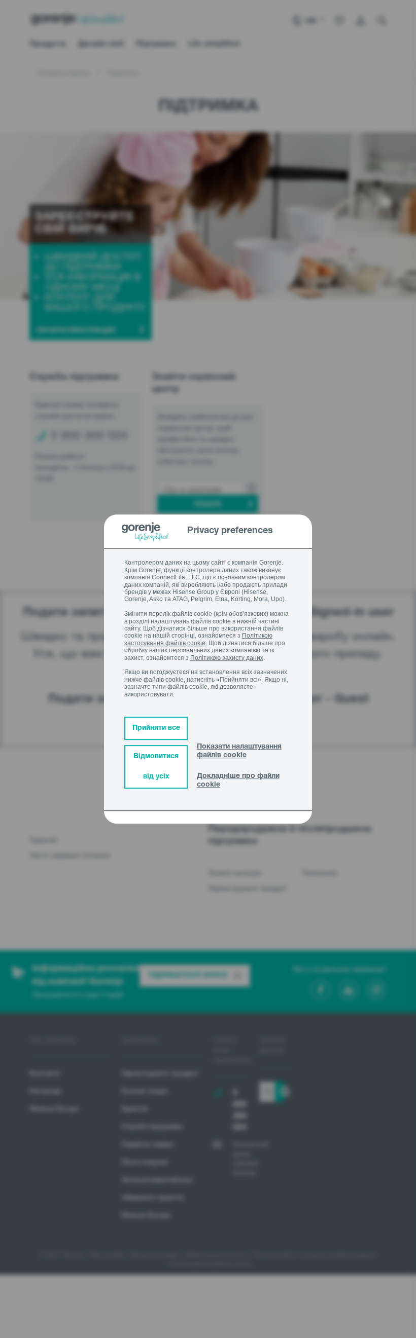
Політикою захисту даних (226, 657)
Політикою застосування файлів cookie (198, 640)
